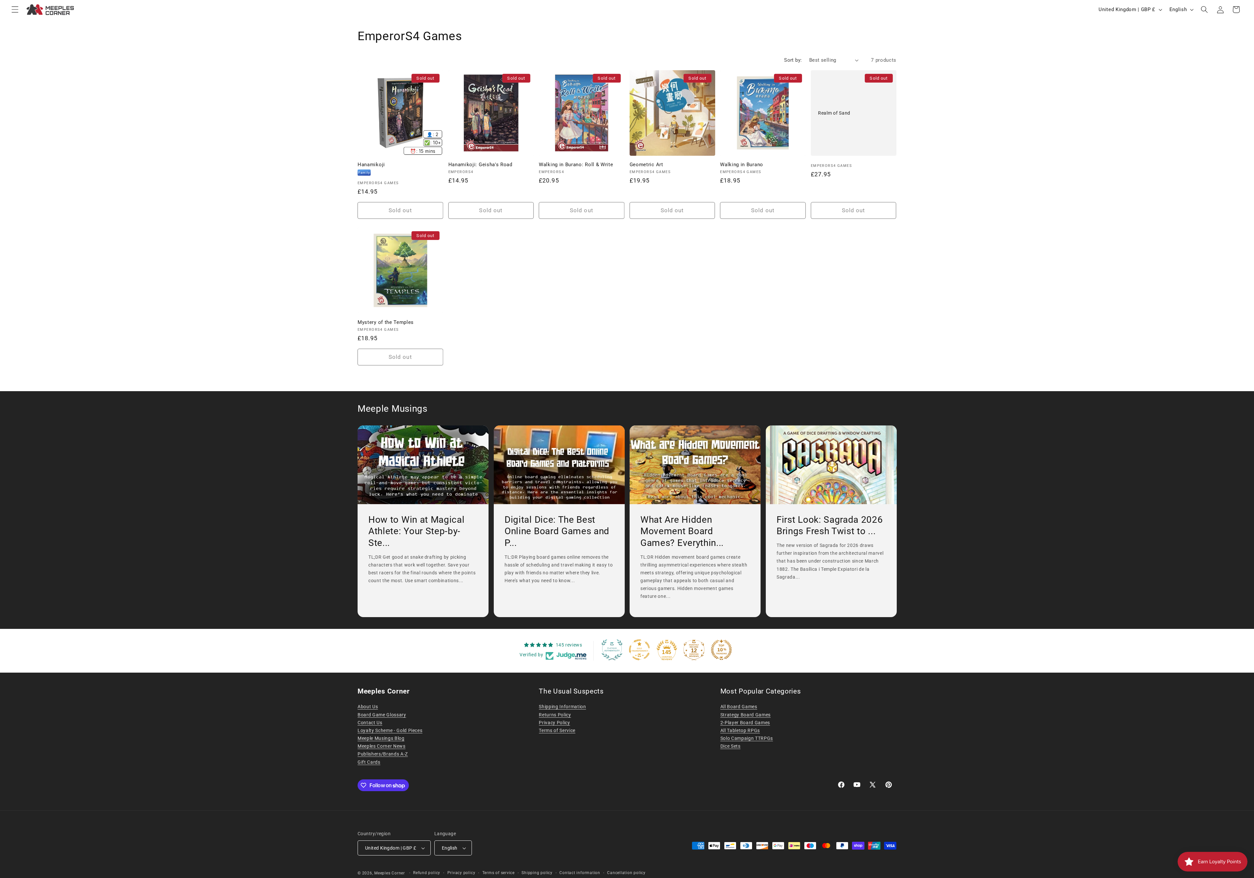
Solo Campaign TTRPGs (746, 738)
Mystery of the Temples (386, 322)
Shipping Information (562, 706)
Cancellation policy (626, 872)
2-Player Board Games (745, 722)
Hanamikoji (371, 165)
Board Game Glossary (382, 714)
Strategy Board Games (745, 714)
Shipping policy (537, 872)
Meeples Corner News (382, 746)
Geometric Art (646, 165)
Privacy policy (461, 872)
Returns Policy (555, 714)
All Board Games (738, 706)
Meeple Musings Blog (381, 738)
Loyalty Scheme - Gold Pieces (390, 730)
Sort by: (793, 60)
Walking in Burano (741, 165)
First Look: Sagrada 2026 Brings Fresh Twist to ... (830, 525)
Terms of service (498, 872)
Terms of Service (557, 730)
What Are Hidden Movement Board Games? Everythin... (682, 531)
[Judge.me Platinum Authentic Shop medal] (612, 649)
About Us (368, 706)
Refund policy (426, 872)
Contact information (579, 872)
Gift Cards (369, 762)
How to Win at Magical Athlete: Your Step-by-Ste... (416, 531)
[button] (15, 9)
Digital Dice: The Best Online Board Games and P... (557, 531)
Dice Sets (730, 746)
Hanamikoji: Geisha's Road (480, 165)
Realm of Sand (834, 112)
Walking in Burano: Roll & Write (576, 165)
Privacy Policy (554, 722)
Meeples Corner (389, 873)
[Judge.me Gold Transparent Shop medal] (639, 649)
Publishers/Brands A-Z (383, 754)
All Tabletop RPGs (740, 730)
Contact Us (370, 722)
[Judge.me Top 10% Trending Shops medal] (721, 649)
